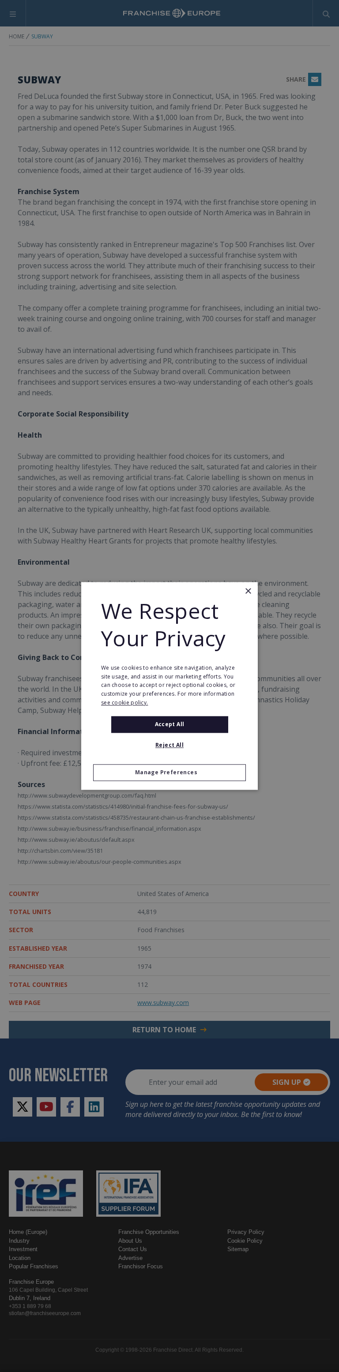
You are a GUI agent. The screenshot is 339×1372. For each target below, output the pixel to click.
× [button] (248, 591)
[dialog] (169, 686)
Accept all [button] (170, 724)
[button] (169, 773)
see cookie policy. (124, 702)
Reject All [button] (169, 745)
